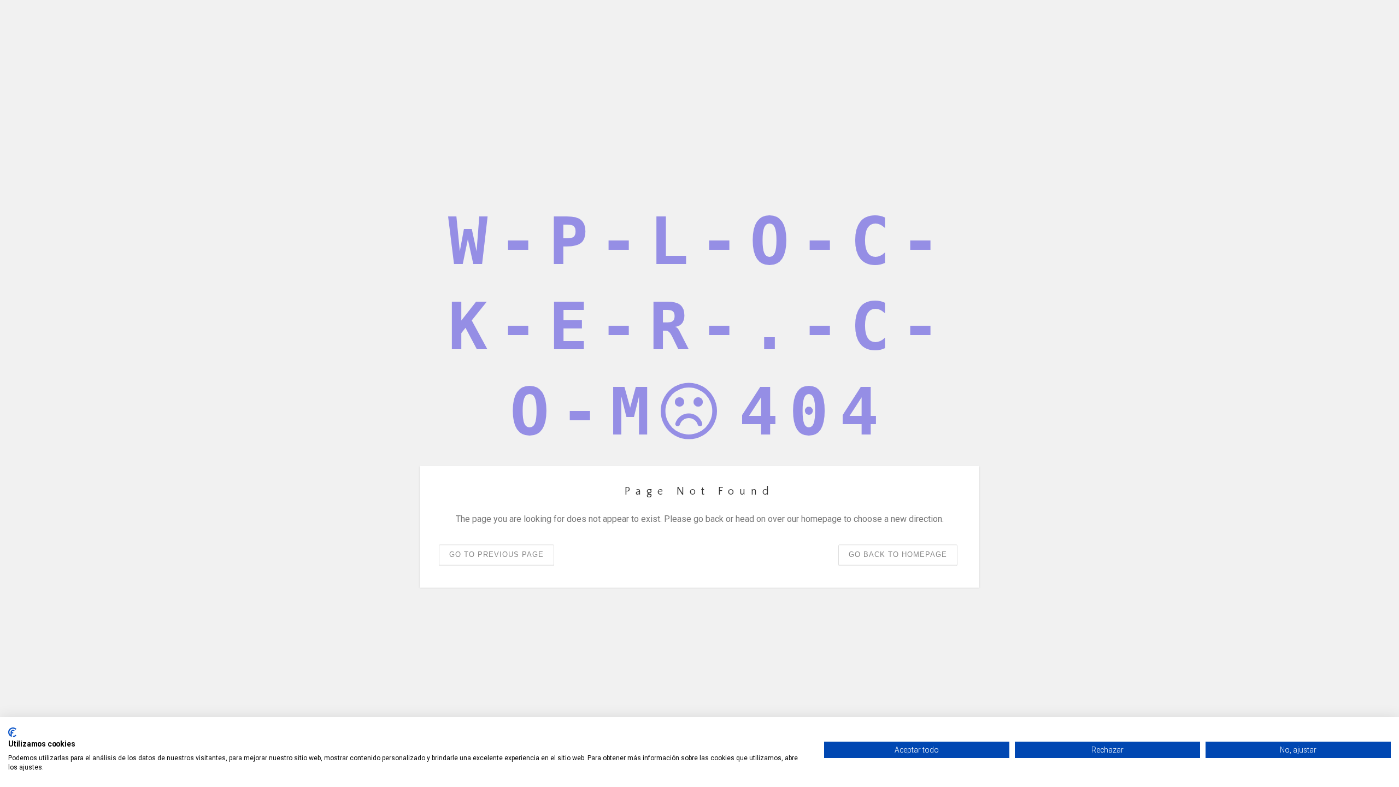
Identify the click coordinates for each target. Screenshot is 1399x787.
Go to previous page (496, 555)
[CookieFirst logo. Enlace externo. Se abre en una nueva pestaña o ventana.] (12, 732)
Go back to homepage (898, 555)
